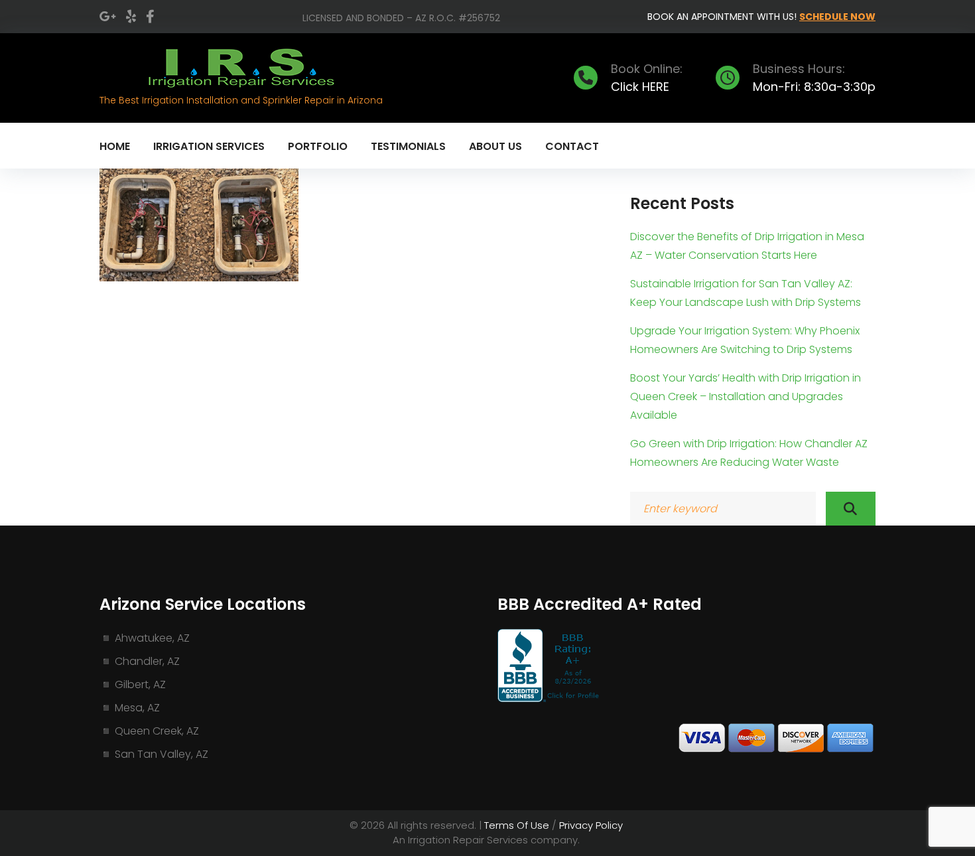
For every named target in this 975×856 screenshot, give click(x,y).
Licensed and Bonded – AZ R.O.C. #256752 (401, 18)
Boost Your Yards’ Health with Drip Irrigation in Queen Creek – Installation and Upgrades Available (745, 396)
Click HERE (640, 86)
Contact (572, 146)
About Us (495, 146)
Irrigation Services (209, 146)
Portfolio (318, 146)
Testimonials (408, 146)
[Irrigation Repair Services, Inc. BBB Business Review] (549, 698)
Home (114, 146)
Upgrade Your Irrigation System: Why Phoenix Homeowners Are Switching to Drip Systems (745, 340)
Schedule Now (837, 16)
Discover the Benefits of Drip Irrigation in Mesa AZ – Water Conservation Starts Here (747, 246)
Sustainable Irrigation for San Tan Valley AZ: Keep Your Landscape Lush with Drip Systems (745, 293)
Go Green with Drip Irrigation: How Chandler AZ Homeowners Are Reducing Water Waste (749, 453)
